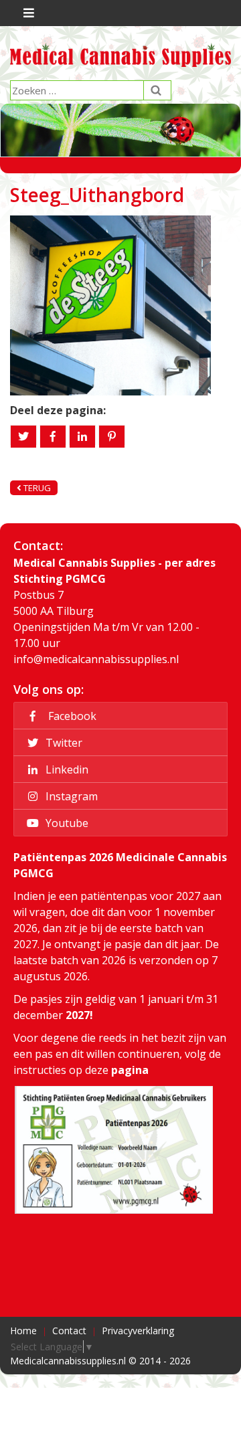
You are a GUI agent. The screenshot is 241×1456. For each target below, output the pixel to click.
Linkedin (65, 769)
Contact (69, 1330)
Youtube (65, 823)
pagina (130, 1070)
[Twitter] (23, 437)
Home (23, 1330)
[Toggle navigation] (27, 13)
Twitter (62, 742)
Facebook (69, 716)
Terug (36, 488)
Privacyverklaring (138, 1330)
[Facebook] (53, 437)
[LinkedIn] (82, 437)
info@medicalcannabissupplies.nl (96, 659)
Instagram (70, 796)
